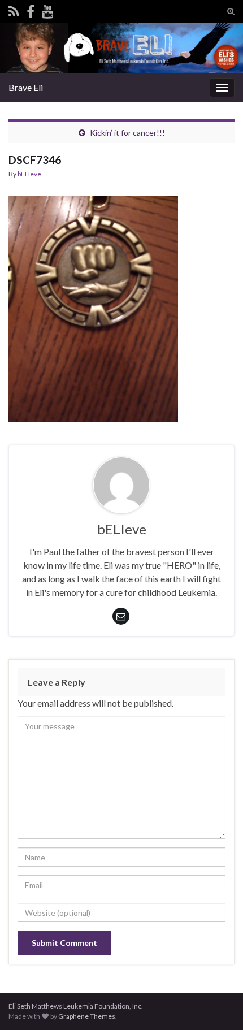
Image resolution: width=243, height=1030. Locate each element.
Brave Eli (25, 87)
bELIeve (29, 174)
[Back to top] (217, 1004)
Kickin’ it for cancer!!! (127, 132)
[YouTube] (48, 9)
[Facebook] (30, 9)
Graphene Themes (86, 1016)
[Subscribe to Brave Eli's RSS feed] (13, 9)
